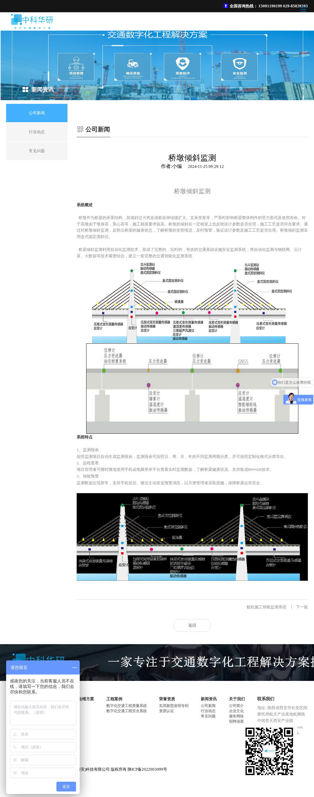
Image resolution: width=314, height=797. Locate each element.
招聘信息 (236, 721)
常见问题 (208, 716)
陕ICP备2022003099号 (147, 769)
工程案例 (114, 699)
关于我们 (237, 699)
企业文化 (236, 711)
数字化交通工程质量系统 (126, 706)
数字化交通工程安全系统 (126, 711)
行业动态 (208, 711)
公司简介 (236, 706)
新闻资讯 (209, 699)
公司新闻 (208, 706)
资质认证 (166, 711)
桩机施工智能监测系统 (277, 607)
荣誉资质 (167, 699)
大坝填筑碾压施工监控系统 (111, 607)
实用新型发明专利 (174, 706)
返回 (192, 625)
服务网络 (236, 716)
